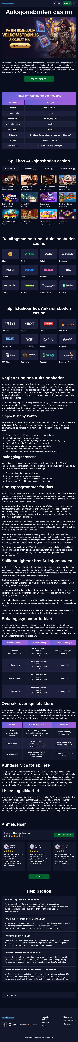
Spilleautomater (66, 169)
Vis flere (39, 876)
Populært (8, 169)
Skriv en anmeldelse (63, 834)
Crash (47, 169)
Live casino (27, 169)
